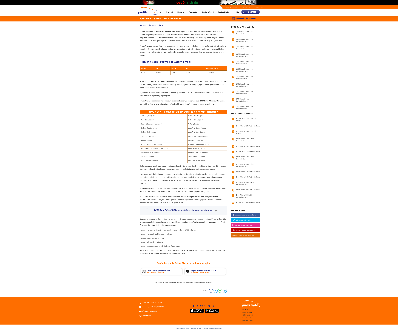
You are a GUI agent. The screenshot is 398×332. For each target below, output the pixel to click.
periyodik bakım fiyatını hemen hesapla (183, 210)
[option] (161, 271)
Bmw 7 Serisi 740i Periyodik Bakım (248, 172)
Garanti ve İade (246, 318)
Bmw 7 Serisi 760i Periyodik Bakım (248, 202)
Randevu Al (246, 7)
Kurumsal (169, 12)
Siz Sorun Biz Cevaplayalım (246, 18)
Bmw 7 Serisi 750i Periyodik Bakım (248, 190)
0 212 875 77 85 (152, 302)
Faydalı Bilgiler (223, 12)
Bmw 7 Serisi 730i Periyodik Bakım (248, 146)
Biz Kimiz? (245, 309)
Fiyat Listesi (193, 12)
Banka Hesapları (247, 312)
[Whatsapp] (220, 291)
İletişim (236, 12)
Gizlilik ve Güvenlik (247, 315)
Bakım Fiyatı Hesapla (231, 7)
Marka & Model (208, 12)
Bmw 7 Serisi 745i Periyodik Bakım (248, 177)
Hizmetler (180, 12)
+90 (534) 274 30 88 (153, 307)
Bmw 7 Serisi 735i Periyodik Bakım (248, 151)
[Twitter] (216, 291)
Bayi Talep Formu (247, 320)
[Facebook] (211, 291)
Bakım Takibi (259, 7)
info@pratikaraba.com (149, 311)
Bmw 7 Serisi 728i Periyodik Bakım (248, 126)
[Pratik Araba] (251, 303)
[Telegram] (225, 291)
